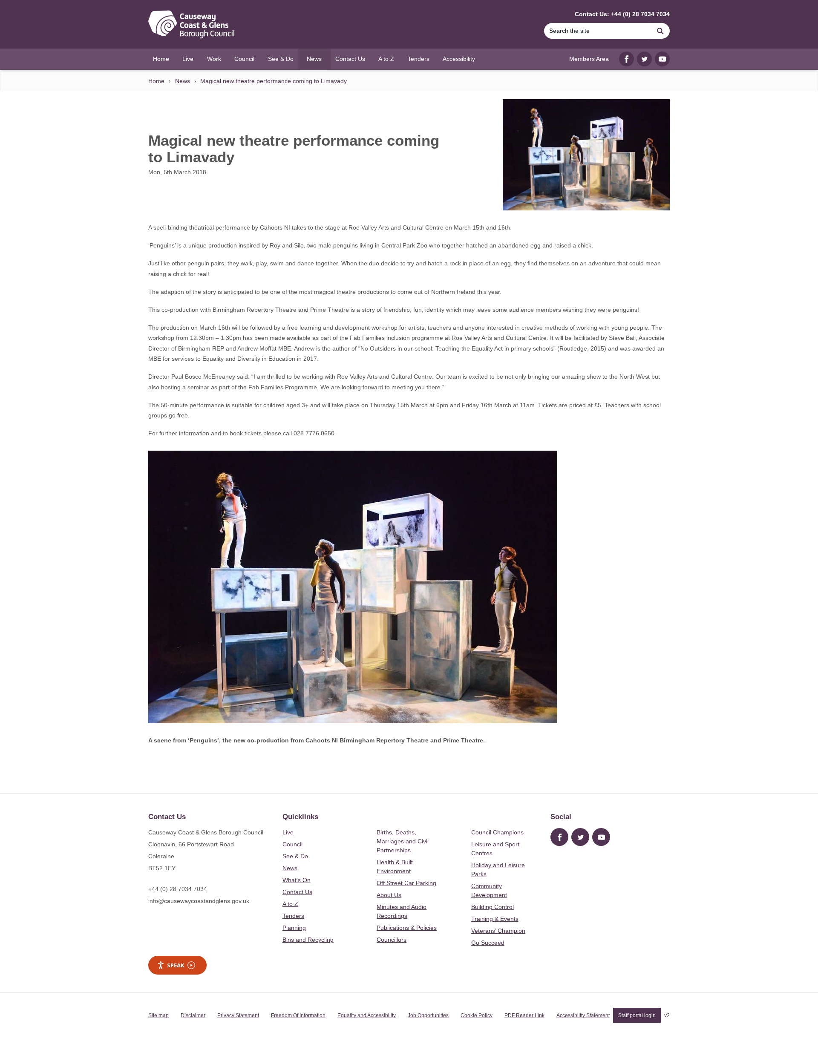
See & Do (295, 856)
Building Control (492, 906)
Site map (158, 1015)
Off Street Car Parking (406, 883)
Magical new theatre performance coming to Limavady (273, 81)
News (182, 81)
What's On (296, 880)
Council (292, 844)
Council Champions (497, 832)
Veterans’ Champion (498, 930)
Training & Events (494, 918)
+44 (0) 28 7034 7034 (177, 889)
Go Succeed (487, 942)
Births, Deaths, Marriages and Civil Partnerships (403, 841)
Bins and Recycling (308, 939)
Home (156, 81)
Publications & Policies (407, 927)
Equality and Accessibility (366, 1015)
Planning (294, 927)
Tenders (293, 915)
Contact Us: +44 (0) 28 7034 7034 (622, 14)
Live (288, 832)
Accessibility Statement (583, 1015)
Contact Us (297, 892)
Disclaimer (193, 1015)
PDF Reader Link (524, 1015)
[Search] (660, 31)
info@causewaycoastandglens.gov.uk (198, 900)
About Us (389, 895)
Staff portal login (637, 1015)
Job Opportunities (428, 1015)
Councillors (391, 939)
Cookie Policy (477, 1015)
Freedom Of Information (298, 1015)
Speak (175, 965)
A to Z (290, 903)
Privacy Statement (238, 1015)
